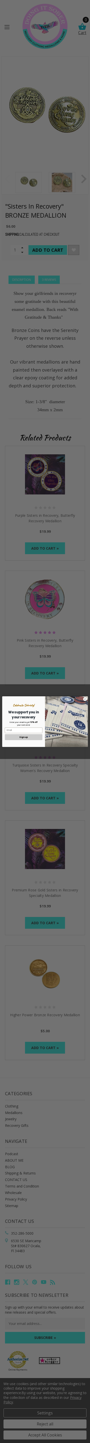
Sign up (23, 736)
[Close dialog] (85, 699)
